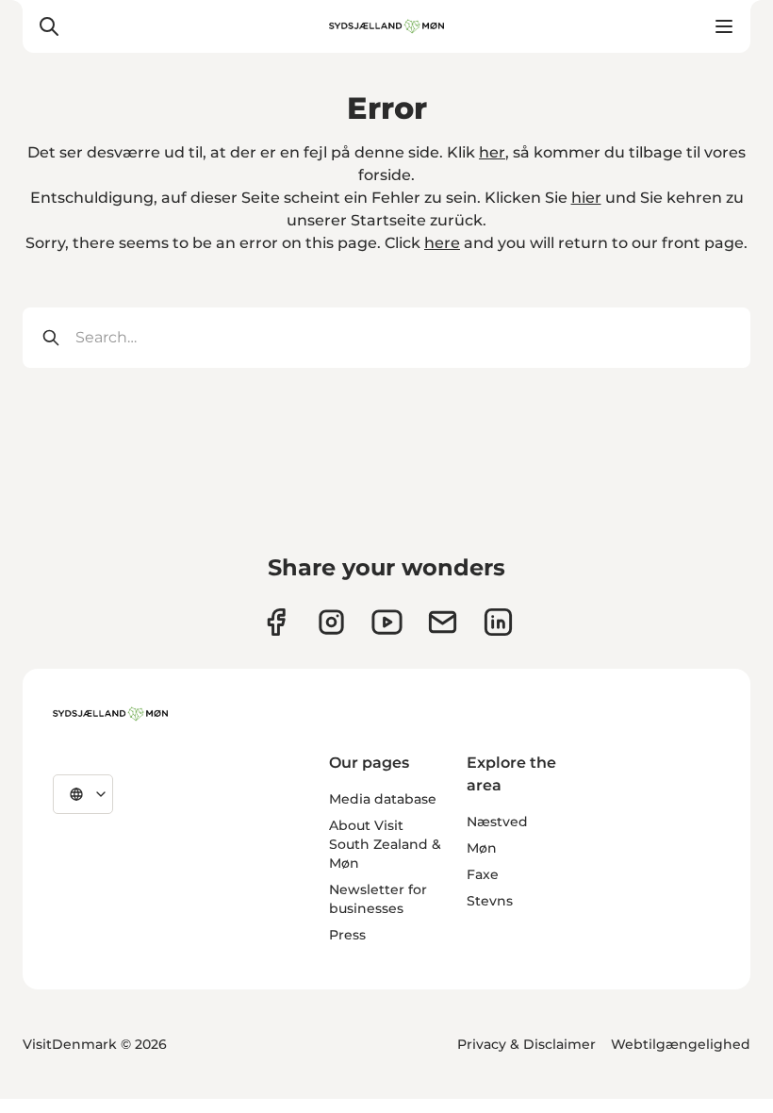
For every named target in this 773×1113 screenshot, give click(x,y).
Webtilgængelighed (680, 1044)
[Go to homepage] (386, 26)
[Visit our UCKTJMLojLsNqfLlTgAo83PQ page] (386, 622)
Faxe (483, 874)
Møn (482, 847)
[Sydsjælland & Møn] (110, 714)
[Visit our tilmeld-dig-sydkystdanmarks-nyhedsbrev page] (442, 622)
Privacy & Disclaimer (526, 1044)
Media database (382, 798)
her (492, 152)
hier (586, 198)
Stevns (490, 900)
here (442, 243)
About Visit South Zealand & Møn (385, 844)
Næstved (497, 821)
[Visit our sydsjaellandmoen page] (275, 622)
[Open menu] (724, 26)
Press (347, 934)
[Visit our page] (331, 622)
